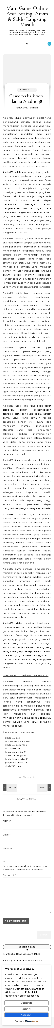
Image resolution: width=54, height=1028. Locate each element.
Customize (26, 1002)
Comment (9, 875)
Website (7, 848)
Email (7, 834)
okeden (35, 108)
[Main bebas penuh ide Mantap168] (44, 787)
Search (44, 934)
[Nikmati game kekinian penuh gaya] (9, 787)
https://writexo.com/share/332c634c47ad (25, 675)
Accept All (26, 1015)
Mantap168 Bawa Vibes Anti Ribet (21, 954)
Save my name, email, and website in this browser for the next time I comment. (25, 868)
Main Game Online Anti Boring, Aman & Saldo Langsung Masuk (27, 16)
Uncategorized (27, 90)
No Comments (27, 777)
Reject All (26, 1008)
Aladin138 (8, 117)
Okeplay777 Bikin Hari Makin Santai (22, 960)
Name (7, 820)
